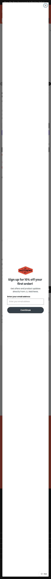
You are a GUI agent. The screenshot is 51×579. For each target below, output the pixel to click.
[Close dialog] (46, 5)
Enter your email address (18, 296)
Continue (25, 310)
